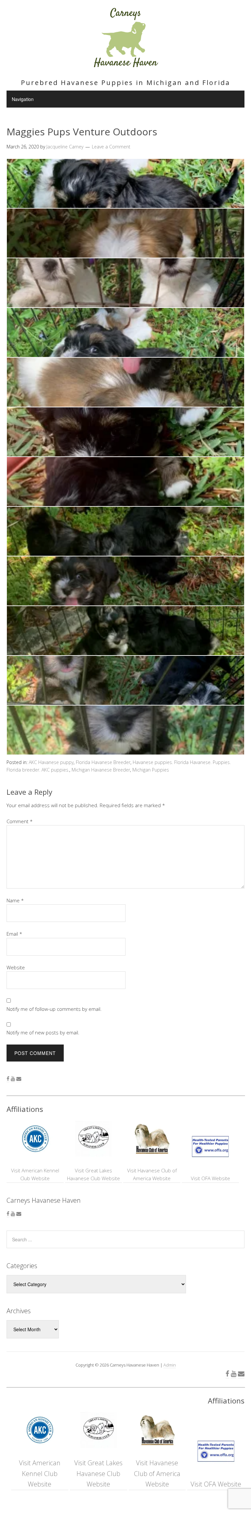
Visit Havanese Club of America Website (152, 1174)
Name (15, 900)
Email (14, 933)
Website (16, 967)
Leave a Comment (111, 147)
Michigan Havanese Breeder (101, 770)
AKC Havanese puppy (51, 762)
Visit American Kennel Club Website (35, 1174)
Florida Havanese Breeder (103, 762)
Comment (20, 821)
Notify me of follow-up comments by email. (54, 1009)
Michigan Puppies (150, 770)
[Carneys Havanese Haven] (125, 64)
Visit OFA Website (210, 1178)
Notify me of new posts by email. (43, 1032)
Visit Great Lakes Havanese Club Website (93, 1174)
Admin (169, 1365)
